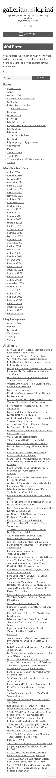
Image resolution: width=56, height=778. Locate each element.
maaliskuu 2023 (15, 306)
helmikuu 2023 (14, 310)
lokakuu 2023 (14, 286)
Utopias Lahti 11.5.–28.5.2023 (22, 730)
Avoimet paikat (14, 95)
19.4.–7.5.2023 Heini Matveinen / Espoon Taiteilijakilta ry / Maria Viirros (28, 735)
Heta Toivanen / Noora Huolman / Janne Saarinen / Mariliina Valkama (27, 379)
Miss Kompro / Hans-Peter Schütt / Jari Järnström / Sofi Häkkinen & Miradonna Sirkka (27, 622)
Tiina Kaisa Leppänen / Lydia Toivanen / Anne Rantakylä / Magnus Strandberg (27, 667)
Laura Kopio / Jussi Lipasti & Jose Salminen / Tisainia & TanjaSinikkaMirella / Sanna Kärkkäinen (29, 597)
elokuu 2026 (13, 172)
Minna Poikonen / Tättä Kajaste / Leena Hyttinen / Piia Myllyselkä (27, 577)
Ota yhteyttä (13, 145)
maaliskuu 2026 (15, 189)
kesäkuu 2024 (14, 259)
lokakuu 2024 (14, 246)
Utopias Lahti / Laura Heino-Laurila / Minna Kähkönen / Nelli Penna (29, 385)
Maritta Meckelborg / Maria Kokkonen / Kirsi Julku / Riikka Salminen (29, 654)
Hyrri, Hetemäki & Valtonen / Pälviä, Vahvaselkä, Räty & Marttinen (25, 630)
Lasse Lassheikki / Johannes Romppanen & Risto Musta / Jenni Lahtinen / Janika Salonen (28, 687)
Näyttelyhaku (14, 128)
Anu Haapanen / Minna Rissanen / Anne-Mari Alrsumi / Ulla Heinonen (27, 426)
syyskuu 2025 (14, 209)
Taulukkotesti (14, 155)
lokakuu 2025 (14, 205)
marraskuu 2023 (15, 283)
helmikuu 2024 (14, 273)
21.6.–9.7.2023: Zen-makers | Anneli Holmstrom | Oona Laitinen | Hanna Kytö (27, 719)
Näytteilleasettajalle (17, 122)
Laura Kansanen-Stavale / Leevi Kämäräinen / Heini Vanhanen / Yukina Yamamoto (29, 558)
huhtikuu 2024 (14, 266)
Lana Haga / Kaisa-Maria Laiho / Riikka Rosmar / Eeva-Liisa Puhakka (26, 454)
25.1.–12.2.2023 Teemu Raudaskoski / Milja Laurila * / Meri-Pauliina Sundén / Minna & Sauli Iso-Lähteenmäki (28, 768)
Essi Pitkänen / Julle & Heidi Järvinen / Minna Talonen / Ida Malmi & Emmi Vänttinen (29, 401)
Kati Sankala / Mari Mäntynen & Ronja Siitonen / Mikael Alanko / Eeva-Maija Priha (28, 707)
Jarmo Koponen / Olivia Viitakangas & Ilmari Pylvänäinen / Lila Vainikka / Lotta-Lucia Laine (29, 640)
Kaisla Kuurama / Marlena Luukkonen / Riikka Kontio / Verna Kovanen (30, 509)
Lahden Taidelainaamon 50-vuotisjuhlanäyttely (21, 552)
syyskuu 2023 (14, 289)
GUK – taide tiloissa (20, 135)
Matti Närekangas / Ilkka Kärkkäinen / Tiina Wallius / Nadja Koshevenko (29, 503)
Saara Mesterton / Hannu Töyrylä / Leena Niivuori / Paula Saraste (28, 571)
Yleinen (11, 336)
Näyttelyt (12, 132)
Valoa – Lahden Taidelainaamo (22, 436)
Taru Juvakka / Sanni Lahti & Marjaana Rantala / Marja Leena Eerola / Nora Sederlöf (29, 583)
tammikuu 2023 (15, 313)
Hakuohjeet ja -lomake (18, 105)
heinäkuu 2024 (14, 256)
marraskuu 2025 (15, 202)
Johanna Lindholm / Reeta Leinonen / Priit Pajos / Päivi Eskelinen (28, 589)
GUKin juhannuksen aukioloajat (23, 603)
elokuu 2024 (13, 252)
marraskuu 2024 (15, 242)
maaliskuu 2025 (15, 229)
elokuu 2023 (13, 293)
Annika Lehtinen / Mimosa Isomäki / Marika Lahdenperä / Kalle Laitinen (29, 484)
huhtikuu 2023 (14, 303)
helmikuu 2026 (14, 192)
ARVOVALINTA (19, 108)
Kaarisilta (12, 634)
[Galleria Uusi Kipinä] (28, 10)
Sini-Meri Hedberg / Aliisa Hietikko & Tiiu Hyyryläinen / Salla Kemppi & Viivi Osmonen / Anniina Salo (29, 544)
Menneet (12, 118)
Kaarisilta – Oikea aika (18, 389)
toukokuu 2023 (14, 300)
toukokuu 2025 (14, 222)
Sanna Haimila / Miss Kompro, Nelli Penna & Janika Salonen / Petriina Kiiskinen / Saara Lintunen (29, 461)
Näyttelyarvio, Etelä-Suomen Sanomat (26, 125)
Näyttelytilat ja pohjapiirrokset (22, 142)
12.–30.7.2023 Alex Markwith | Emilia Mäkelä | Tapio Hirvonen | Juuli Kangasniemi (29, 713)
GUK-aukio (12, 101)
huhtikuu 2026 (14, 185)
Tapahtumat (13, 333)
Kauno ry (11, 112)
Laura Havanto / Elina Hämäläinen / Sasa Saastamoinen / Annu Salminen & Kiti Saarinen (27, 470)
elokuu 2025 (13, 212)
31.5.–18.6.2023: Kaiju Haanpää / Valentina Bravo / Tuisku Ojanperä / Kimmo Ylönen (28, 726)
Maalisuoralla (14, 115)
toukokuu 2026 (14, 182)
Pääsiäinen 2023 (15, 740)
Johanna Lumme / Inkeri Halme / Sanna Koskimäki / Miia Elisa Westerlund (26, 565)
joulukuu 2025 (14, 199)
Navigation (30, 34)
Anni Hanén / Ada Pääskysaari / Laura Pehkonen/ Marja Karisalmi (26, 515)
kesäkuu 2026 (14, 178)
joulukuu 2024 (14, 239)
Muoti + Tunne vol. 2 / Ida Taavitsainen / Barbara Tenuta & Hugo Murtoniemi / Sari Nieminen (28, 446)
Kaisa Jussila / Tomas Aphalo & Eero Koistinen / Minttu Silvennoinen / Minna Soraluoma (27, 523)
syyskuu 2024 (14, 249)
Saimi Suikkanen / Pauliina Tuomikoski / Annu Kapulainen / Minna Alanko (29, 351)
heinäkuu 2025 (14, 215)
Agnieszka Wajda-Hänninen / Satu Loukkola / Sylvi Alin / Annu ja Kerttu (29, 419)
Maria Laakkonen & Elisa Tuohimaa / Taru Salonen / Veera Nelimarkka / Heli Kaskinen (29, 661)
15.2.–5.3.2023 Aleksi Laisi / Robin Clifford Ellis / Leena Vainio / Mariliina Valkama (28, 760)
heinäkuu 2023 (14, 296)
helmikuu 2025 (14, 232)
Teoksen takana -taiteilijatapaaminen (25, 159)
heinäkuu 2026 (14, 175)
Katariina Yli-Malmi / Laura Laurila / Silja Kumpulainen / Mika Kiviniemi (27, 413)
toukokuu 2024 (14, 263)
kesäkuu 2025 (14, 219)
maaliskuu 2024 (15, 269)
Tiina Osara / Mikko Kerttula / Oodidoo (26, 440)
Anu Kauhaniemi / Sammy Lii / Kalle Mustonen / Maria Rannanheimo (24, 537)
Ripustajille (12, 149)
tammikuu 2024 (15, 276)
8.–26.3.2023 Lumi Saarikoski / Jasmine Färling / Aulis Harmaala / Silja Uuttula (26, 754)
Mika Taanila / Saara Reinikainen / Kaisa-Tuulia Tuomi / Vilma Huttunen (27, 491)
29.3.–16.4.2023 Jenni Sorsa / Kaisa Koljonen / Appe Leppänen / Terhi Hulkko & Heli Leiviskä (29, 746)
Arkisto (11, 91)
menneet (11, 326)
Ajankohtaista (14, 88)
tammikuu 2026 (15, 195)
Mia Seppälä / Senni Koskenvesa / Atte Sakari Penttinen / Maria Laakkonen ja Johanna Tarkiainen (29, 371)
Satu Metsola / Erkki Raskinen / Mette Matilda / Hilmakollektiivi (26, 531)
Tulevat (11, 162)
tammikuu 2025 (15, 236)
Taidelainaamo (14, 152)
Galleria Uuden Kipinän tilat (21, 98)
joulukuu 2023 (14, 279)
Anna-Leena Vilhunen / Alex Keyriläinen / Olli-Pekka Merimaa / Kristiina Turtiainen (28, 357)
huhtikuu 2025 (14, 226)
